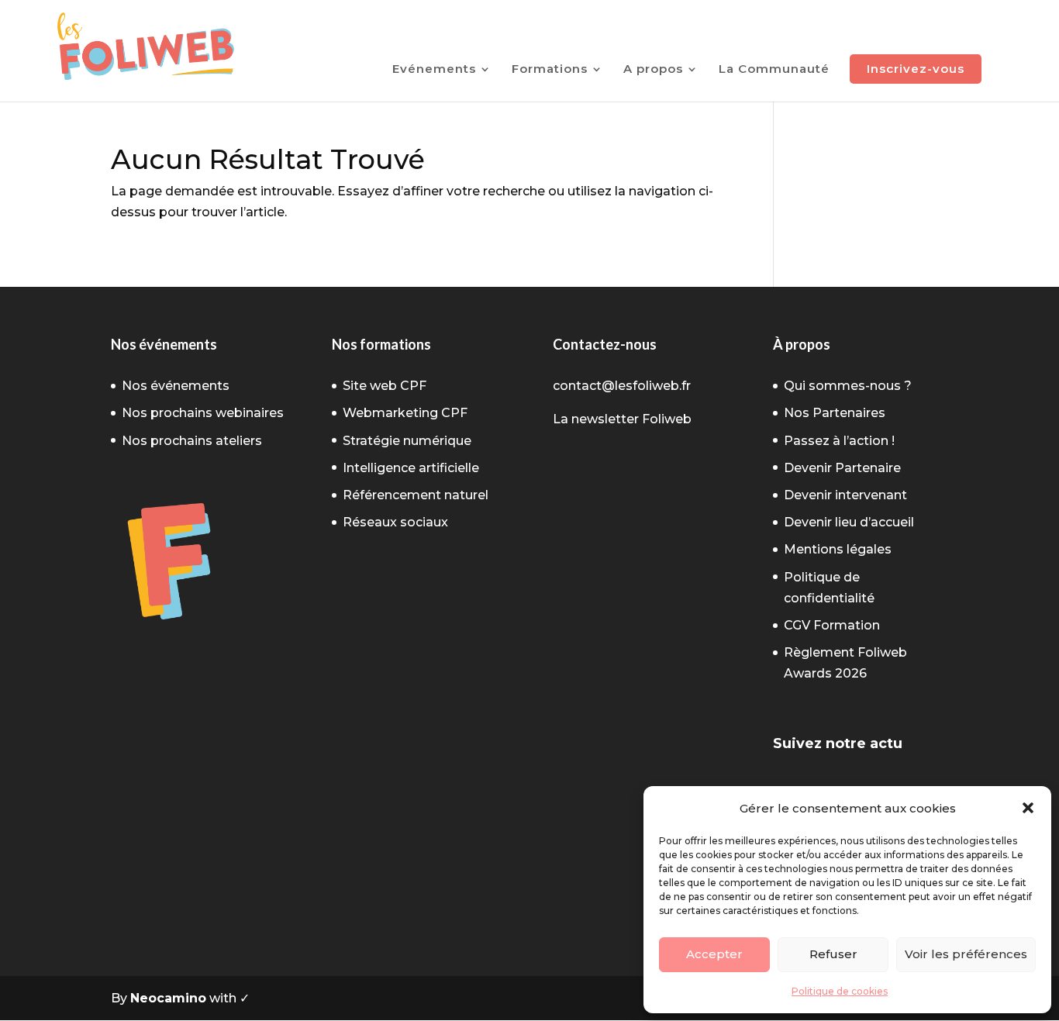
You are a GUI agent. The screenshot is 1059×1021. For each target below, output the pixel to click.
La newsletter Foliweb (622, 419)
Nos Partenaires (834, 412)
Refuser (833, 954)
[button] (1028, 808)
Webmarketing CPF (405, 412)
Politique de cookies (840, 991)
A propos (653, 70)
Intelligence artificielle (411, 467)
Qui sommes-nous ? (848, 385)
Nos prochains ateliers (192, 440)
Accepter (714, 954)
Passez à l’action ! (839, 440)
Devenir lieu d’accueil (849, 522)
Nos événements (175, 385)
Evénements (434, 70)
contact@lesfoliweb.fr (622, 385)
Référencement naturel (415, 495)
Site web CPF (384, 385)
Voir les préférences (966, 954)
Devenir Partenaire (842, 467)
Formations (550, 70)
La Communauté (774, 70)
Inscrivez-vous (915, 68)
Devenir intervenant (845, 495)
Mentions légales (838, 549)
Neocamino (168, 998)
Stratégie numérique (407, 440)
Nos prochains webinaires (203, 412)
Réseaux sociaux (395, 522)
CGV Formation (832, 625)
